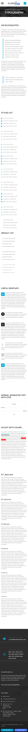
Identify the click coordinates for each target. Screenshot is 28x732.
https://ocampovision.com (9, 701)
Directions (21, 730)
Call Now (8, 730)
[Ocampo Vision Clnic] (14, 3)
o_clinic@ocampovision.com (9, 698)
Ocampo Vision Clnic (14, 724)
